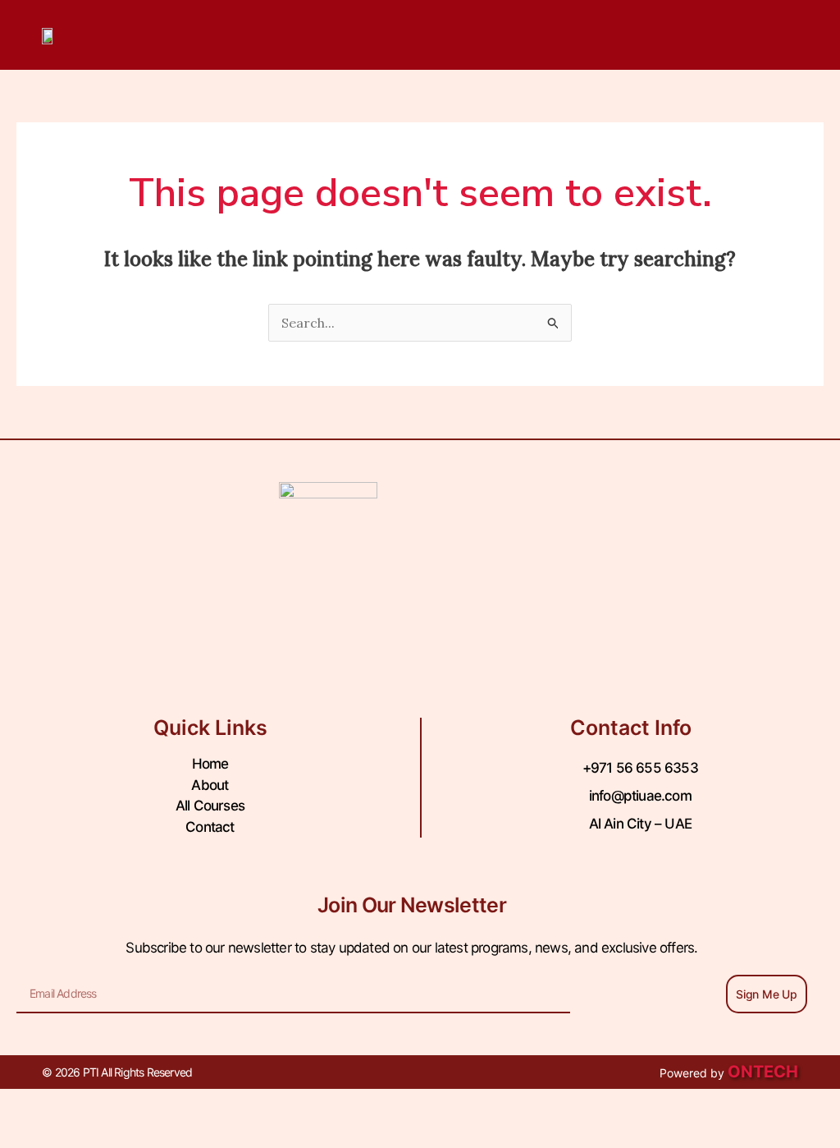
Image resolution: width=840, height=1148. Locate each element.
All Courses (210, 805)
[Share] (170, 1105)
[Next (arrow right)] (102, 1135)
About (209, 785)
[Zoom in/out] (33, 1105)
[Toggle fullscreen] (102, 1105)
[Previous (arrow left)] (33, 1135)
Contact (209, 827)
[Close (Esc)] (239, 1105)
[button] (732, 34)
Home (210, 763)
